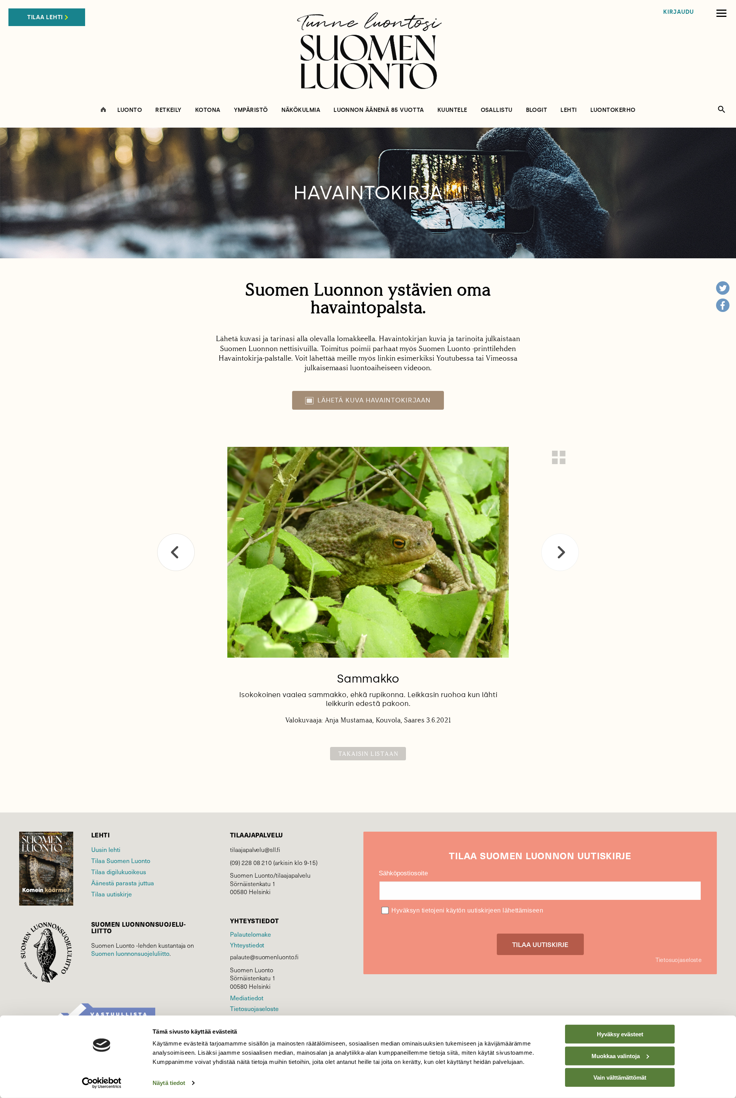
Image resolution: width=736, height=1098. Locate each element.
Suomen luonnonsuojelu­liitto (130, 953)
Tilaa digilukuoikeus (118, 872)
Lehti (568, 110)
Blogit (536, 110)
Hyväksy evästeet (620, 1034)
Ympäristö (251, 110)
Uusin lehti (105, 849)
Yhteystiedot (247, 945)
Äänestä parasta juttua (122, 883)
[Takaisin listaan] (558, 457)
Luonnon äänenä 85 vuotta (379, 110)
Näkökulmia (300, 110)
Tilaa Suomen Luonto (120, 861)
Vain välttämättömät (619, 1077)
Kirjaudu (678, 12)
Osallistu (497, 110)
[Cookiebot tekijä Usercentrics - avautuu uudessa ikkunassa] (101, 1083)
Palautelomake (250, 934)
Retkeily (168, 110)
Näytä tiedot (169, 1083)
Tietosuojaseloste (254, 1008)
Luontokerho (613, 110)
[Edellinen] (176, 552)
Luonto (129, 110)
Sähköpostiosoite (403, 873)
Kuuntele (452, 110)
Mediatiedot (246, 998)
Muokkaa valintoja (615, 1055)
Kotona (207, 110)
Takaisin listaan (368, 753)
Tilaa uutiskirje (111, 894)
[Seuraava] (560, 552)
